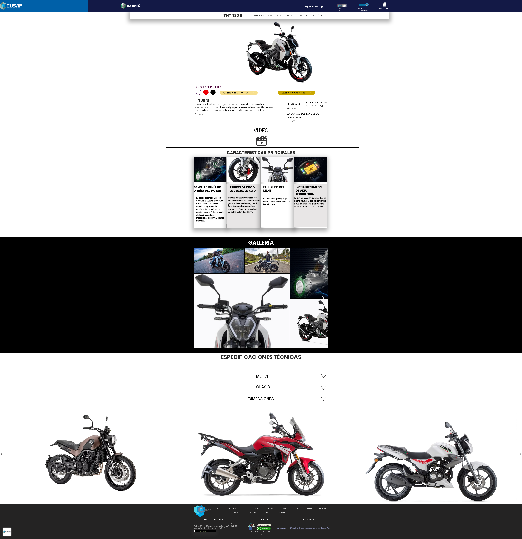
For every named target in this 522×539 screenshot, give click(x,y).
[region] (210, 192)
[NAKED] (198, 92)
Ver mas (199, 114)
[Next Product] (520, 454)
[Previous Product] (1, 454)
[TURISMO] (213, 92)
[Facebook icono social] (250, 528)
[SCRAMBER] (206, 92)
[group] (261, 454)
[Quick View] (91, 454)
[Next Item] (322, 298)
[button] (284, 509)
